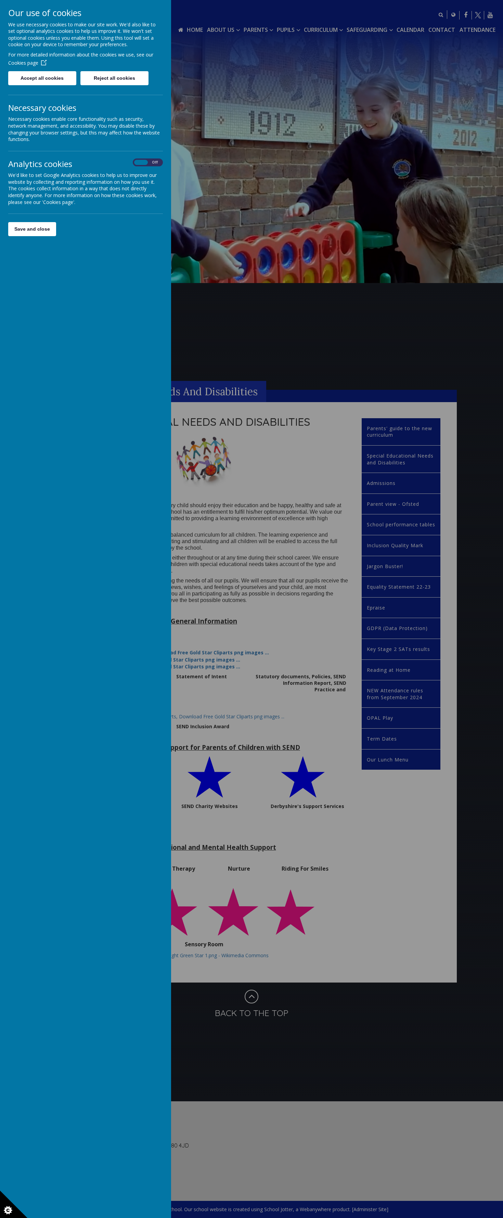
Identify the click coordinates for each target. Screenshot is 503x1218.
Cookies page (23, 63)
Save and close (32, 229)
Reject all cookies (114, 78)
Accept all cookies (42, 78)
